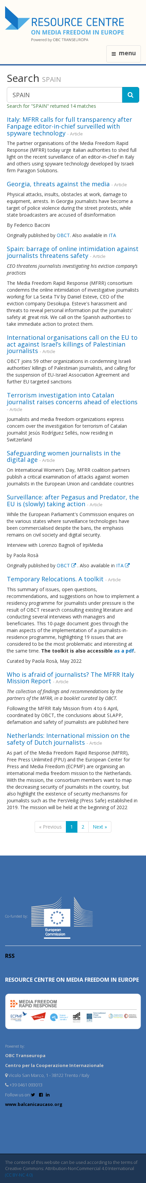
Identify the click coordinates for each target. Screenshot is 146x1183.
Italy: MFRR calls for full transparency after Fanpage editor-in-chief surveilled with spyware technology (69, 126)
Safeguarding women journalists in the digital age (64, 456)
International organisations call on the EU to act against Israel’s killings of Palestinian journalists (72, 344)
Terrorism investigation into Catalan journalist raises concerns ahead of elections (72, 398)
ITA (112, 235)
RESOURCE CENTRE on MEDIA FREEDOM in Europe (72, 979)
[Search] (130, 95)
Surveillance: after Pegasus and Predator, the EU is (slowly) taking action (73, 500)
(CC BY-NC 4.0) (19, 1175)
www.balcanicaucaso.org (33, 1104)
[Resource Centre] (65, 24)
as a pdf (124, 650)
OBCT (63, 235)
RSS (10, 956)
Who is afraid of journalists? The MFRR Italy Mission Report (70, 677)
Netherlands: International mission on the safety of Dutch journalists (68, 738)
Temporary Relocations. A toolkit (55, 579)
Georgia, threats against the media (58, 184)
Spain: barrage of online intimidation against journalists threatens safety (73, 252)
